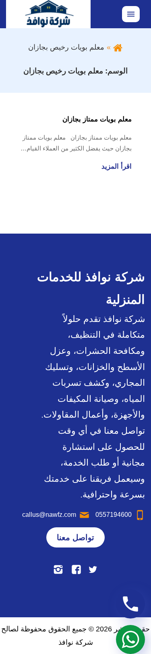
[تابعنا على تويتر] (93, 569)
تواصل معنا (75, 537)
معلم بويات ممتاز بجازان (97, 119)
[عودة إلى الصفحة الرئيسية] (118, 47)
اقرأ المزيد (116, 166)
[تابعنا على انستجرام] (58, 569)
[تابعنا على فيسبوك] (76, 569)
